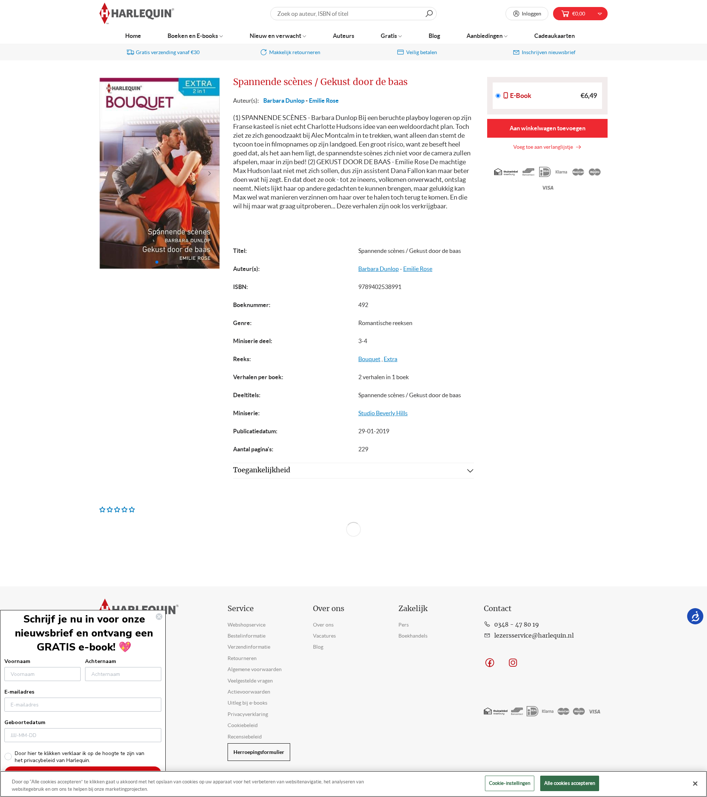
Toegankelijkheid (261, 470)
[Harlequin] (136, 14)
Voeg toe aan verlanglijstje (544, 147)
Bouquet (369, 359)
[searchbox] (353, 13)
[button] (211, 173)
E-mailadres (19, 691)
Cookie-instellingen (509, 783)
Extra (390, 359)
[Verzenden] (429, 13)
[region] (353, 784)
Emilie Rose (324, 100)
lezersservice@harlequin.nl (534, 636)
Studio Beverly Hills (383, 413)
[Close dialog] (159, 616)
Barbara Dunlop (284, 100)
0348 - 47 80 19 (516, 625)
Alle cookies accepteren (569, 783)
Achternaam (100, 661)
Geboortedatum (24, 722)
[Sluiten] (695, 783)
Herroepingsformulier (258, 752)
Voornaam (17, 661)
